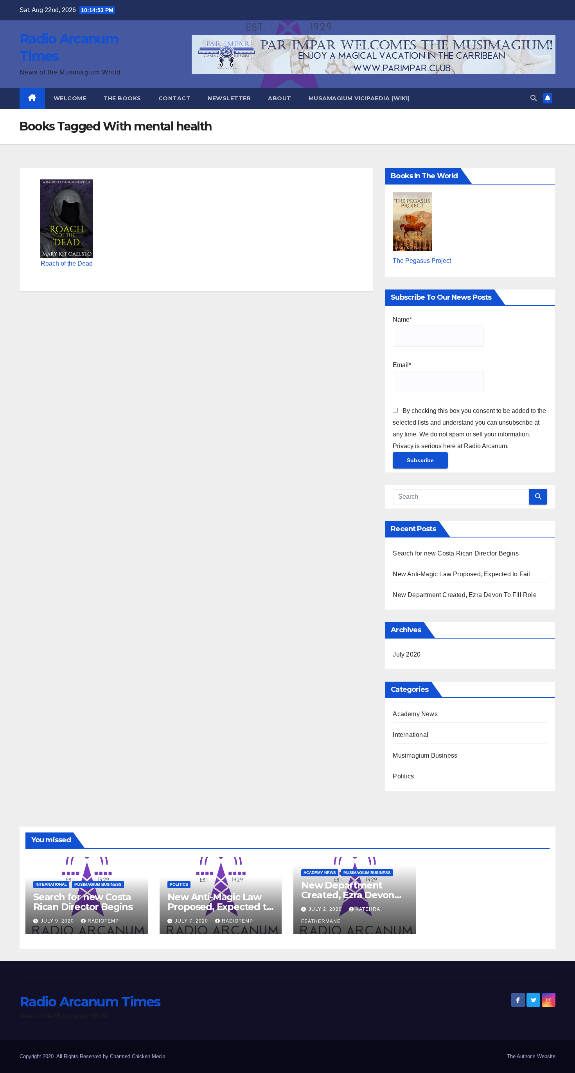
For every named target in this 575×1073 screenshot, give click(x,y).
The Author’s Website (531, 1056)
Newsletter (229, 98)
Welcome (70, 98)
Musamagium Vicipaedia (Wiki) (359, 98)
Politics (403, 776)
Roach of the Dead (67, 263)
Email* (402, 365)
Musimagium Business (425, 755)
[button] (533, 98)
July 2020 (406, 654)
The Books (122, 98)
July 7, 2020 (192, 921)
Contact (174, 98)
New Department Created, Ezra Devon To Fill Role (464, 595)
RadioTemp (103, 921)
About (279, 98)
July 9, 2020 (58, 921)
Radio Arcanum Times (90, 1001)
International (410, 734)
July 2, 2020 (326, 909)
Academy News (415, 714)
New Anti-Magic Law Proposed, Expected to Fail (461, 574)
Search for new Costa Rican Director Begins (455, 553)
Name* (402, 319)
